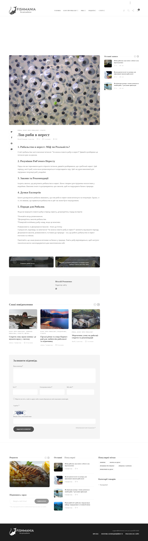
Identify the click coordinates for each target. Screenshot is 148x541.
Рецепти (92, 10)
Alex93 (74, 341)
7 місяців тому (17, 342)
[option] (23, 326)
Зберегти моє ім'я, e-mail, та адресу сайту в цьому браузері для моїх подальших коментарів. (41, 399)
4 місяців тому (68, 468)
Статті (101, 10)
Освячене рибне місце (27, 263)
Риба (83, 10)
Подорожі (61, 331)
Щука (27, 333)
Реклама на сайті (132, 534)
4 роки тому (16, 482)
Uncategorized (103, 484)
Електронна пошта (46, 387)
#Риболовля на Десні (106, 469)
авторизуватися (120, 2)
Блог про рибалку (70, 10)
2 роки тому (31, 139)
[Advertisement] (74, 32)
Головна (57, 10)
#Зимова (102, 462)
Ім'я (14, 387)
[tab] (58, 457)
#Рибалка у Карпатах (125, 466)
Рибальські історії (35, 261)
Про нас (96, 534)
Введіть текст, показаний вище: (22, 416)
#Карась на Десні (115, 462)
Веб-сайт (70, 387)
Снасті (69, 260)
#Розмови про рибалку (107, 466)
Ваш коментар (18, 366)
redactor (11, 342)
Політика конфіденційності (112, 534)
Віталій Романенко (22, 139)
